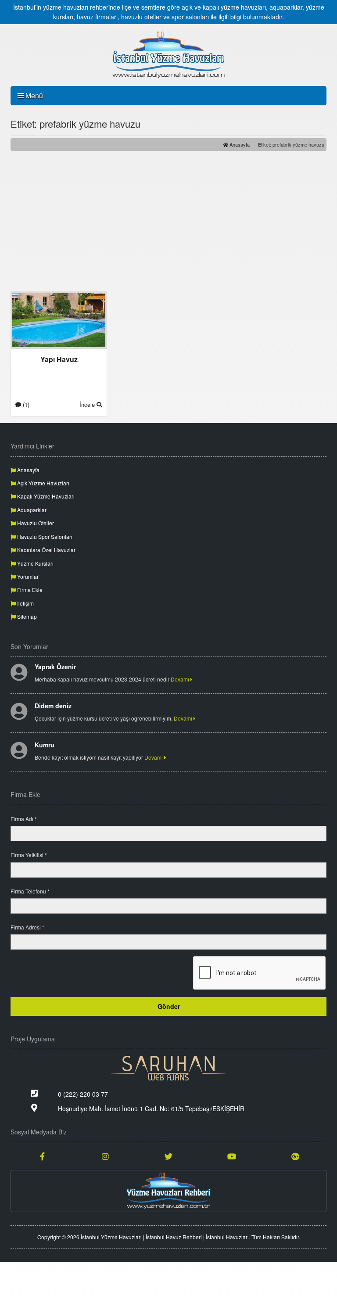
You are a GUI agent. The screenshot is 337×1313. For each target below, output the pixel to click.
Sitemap (26, 616)
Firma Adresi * (27, 927)
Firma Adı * (24, 818)
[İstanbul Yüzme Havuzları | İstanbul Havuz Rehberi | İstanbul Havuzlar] (168, 55)
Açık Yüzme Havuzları (42, 483)
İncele (88, 404)
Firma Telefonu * (30, 891)
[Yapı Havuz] (58, 319)
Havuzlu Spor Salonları (44, 536)
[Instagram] (105, 1156)
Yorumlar (27, 576)
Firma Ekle (29, 589)
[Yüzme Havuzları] (168, 1191)
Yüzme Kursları (35, 563)
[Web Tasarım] (168, 1068)
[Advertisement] (168, 221)
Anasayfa (239, 144)
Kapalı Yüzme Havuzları (45, 496)
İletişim (25, 603)
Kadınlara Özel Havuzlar (45, 549)
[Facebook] (42, 1156)
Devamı (180, 679)
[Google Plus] (294, 1156)
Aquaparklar (31, 509)
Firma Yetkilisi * (29, 854)
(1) (25, 404)
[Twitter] (168, 1156)
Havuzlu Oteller (35, 523)
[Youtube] (231, 1156)
